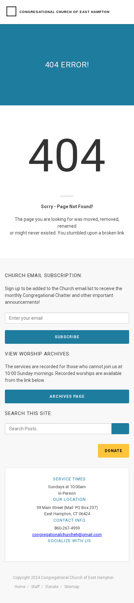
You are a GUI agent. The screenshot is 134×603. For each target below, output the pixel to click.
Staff (35, 586)
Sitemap (71, 586)
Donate (52, 586)
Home (20, 586)
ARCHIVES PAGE (67, 396)
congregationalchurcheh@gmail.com (67, 534)
